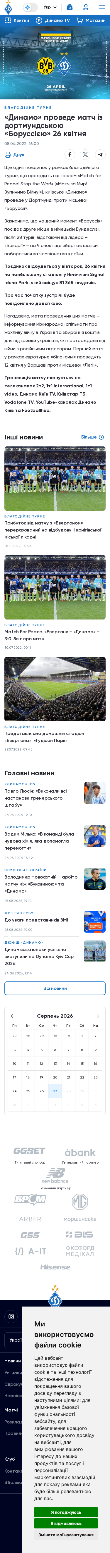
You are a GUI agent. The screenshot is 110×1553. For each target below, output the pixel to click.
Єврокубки (16, 1384)
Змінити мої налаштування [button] (66, 1534)
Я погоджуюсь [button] (66, 1512)
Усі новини (15, 1373)
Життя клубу (19, 913)
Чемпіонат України (25, 870)
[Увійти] (85, 7)
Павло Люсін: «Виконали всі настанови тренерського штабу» (35, 798)
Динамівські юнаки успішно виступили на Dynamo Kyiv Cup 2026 (39, 956)
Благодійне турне (28, 108)
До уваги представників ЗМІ (36, 920)
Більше (89, 437)
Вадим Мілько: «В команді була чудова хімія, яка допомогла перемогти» (39, 841)
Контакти (15, 1471)
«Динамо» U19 (20, 784)
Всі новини (55, 988)
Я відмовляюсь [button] (66, 1523)
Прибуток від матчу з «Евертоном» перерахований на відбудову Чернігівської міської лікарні (52, 530)
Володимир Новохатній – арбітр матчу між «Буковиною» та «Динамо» (40, 884)
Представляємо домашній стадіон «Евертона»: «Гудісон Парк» (44, 737)
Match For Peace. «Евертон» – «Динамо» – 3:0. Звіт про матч (52, 635)
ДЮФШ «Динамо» (24, 943)
